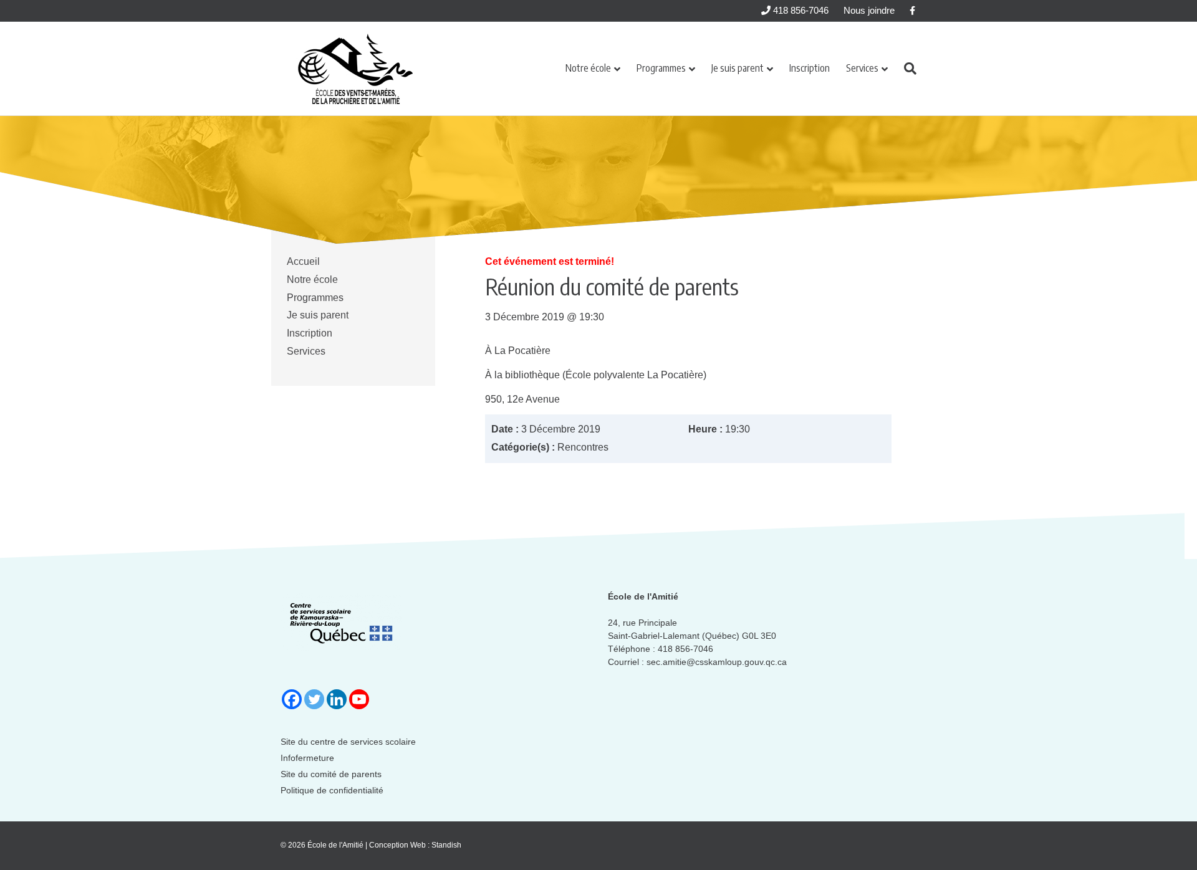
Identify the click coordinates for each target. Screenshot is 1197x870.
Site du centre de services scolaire (348, 742)
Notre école (588, 68)
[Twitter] (314, 699)
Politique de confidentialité (332, 790)
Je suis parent (737, 68)
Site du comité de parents (331, 774)
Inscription (809, 68)
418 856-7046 (800, 10)
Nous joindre (869, 10)
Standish (446, 845)
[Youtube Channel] (359, 699)
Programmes (661, 68)
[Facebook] (292, 699)
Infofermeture (307, 758)
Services (862, 68)
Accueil (303, 261)
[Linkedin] (337, 699)
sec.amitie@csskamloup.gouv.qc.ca (717, 662)
